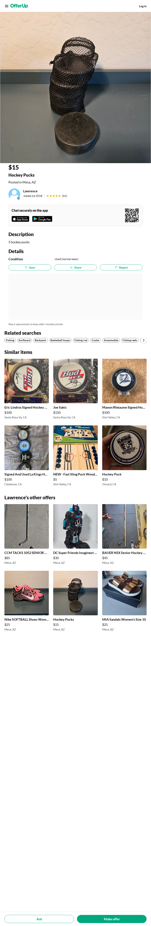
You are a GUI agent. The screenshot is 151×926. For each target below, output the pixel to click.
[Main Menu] (6, 6)
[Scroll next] (144, 340)
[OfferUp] (19, 6)
